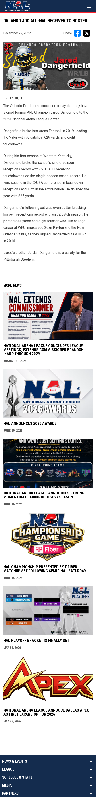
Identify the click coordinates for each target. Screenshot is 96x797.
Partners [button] (10, 793)
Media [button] (7, 785)
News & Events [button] (14, 761)
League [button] (8, 769)
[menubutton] (89, 6)
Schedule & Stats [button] (17, 777)
